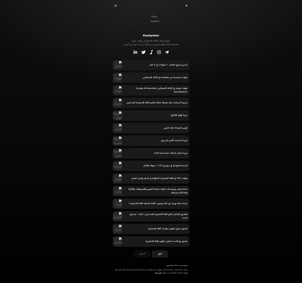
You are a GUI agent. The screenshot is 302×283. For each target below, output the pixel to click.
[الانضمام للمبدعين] (116, 5)
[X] (143, 52)
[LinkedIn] (135, 52)
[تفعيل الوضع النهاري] (186, 5)
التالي (160, 254)
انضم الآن (158, 273)
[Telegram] (167, 52)
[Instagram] (159, 52)
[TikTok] (151, 52)
